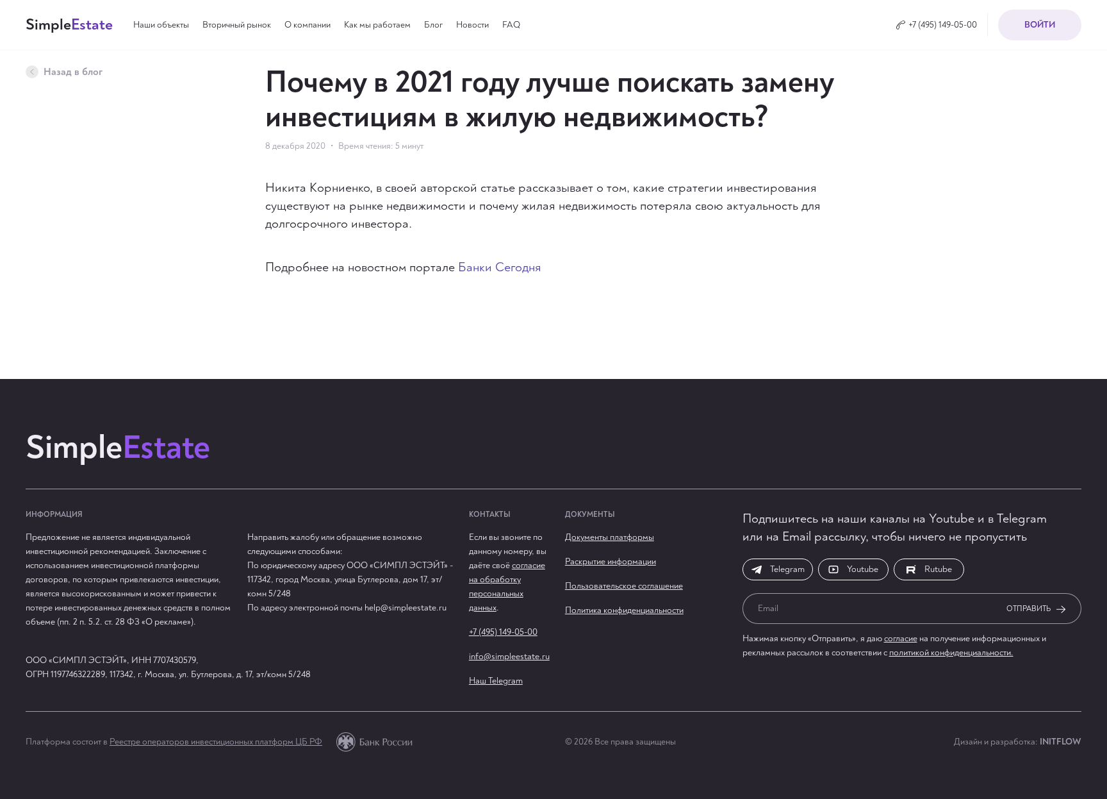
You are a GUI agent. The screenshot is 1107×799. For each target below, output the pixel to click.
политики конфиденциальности (458, 763)
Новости (472, 24)
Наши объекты (161, 24)
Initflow (1060, 741)
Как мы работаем (377, 24)
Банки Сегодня (499, 267)
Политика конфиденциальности (624, 610)
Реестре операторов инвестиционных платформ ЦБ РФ (216, 741)
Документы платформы (609, 537)
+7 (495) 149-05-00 (503, 632)
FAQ (511, 24)
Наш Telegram (496, 680)
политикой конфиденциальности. (951, 652)
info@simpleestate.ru (509, 656)
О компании (307, 24)
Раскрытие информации (610, 561)
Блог (433, 24)
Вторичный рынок (236, 24)
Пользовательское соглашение (624, 585)
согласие (900, 638)
